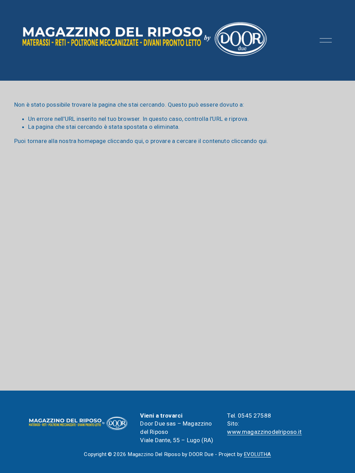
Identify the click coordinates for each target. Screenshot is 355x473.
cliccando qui (125, 140)
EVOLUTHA (257, 454)
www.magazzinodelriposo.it (264, 431)
